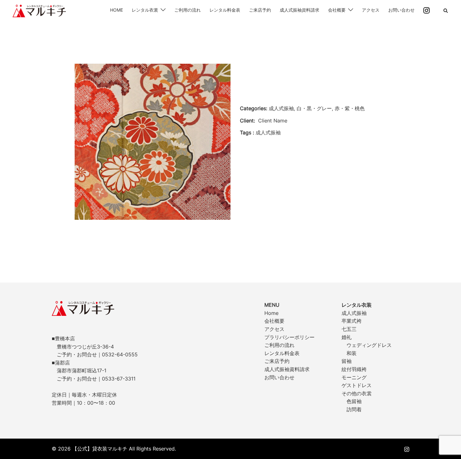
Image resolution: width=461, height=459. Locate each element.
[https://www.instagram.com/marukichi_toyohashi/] (406, 449)
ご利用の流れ (187, 10)
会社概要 (337, 10)
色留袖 (354, 401)
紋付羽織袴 (354, 369)
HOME (116, 10)
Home (271, 313)
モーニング (354, 377)
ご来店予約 (260, 10)
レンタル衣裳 (145, 10)
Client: (247, 120)
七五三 (349, 329)
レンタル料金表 (224, 10)
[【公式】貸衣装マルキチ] (39, 10)
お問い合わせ (401, 10)
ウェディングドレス (369, 345)
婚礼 (347, 337)
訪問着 (354, 409)
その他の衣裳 (357, 393)
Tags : (247, 132)
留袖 (347, 361)
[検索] (445, 11)
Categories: (253, 108)
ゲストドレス (357, 385)
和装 (352, 353)
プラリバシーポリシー (289, 337)
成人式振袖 (354, 313)
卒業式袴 (352, 321)
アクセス (370, 10)
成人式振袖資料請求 (299, 10)
